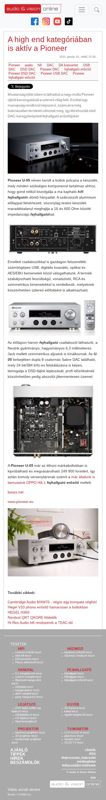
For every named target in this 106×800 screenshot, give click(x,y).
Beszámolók (25, 763)
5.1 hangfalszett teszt (28, 673)
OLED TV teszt (73, 742)
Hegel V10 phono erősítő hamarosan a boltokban (48, 607)
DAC (50, 65)
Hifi (21, 649)
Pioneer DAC (49, 69)
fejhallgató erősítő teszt (78, 680)
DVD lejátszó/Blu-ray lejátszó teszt (26, 709)
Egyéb (73, 704)
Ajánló (19, 750)
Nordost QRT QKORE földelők (32, 617)
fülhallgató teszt (74, 676)
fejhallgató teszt (74, 673)
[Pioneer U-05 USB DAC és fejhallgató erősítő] (53, 148)
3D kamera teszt (74, 707)
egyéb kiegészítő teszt (78, 714)
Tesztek (18, 644)
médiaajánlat (86, 761)
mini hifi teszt (23, 655)
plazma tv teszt (73, 735)
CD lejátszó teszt (26, 718)
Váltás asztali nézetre (24, 789)
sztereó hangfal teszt (28, 676)
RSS (92, 754)
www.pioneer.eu (20, 502)
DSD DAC (27, 69)
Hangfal (26, 670)
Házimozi (75, 649)
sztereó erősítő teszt (28, 652)
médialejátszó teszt (27, 714)
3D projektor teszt (26, 735)
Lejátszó (27, 704)
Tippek (17, 754)
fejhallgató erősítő (77, 69)
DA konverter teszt (27, 658)
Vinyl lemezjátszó (26, 721)
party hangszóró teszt (29, 696)
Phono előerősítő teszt (29, 662)
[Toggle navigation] (82, 10)
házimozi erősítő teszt (78, 652)
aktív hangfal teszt (26, 693)
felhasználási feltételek (79, 765)
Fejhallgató (79, 670)
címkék (90, 750)
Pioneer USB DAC (54, 73)
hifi (40, 65)
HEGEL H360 (18, 612)
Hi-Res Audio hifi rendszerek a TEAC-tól (40, 623)
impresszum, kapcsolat (78, 758)
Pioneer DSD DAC (22, 73)
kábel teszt (71, 711)
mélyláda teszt (24, 686)
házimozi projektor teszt (30, 732)
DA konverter (68, 65)
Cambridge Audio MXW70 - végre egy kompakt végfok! (52, 602)
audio (29, 65)
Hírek (16, 758)
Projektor (28, 729)
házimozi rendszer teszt (79, 655)
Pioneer (14, 65)
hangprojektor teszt (27, 690)
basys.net (15, 492)
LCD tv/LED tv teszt (76, 732)
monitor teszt (72, 739)
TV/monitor (77, 729)
